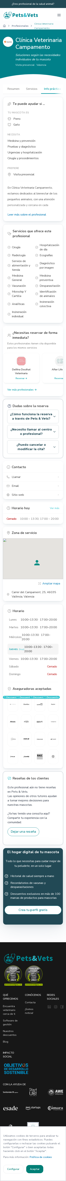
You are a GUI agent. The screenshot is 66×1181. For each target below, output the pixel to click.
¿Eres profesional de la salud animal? (33, 4)
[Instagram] (55, 1007)
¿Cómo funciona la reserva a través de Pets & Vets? (31, 416)
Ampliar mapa (51, 584)
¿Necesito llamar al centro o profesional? (31, 432)
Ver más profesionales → (22, 389)
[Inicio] (4, 25)
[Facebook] (62, 1007)
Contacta (30, 1002)
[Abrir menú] (59, 15)
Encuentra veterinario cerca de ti (9, 1010)
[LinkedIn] (49, 1007)
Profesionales (20, 26)
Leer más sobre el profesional (27, 215)
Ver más (54, 508)
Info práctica (52, 89)
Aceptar (35, 1169)
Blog (5, 1041)
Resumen (13, 89)
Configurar (13, 1169)
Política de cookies (41, 1157)
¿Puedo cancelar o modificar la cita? (31, 447)
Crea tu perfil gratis (33, 910)
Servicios (31, 89)
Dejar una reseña (23, 831)
